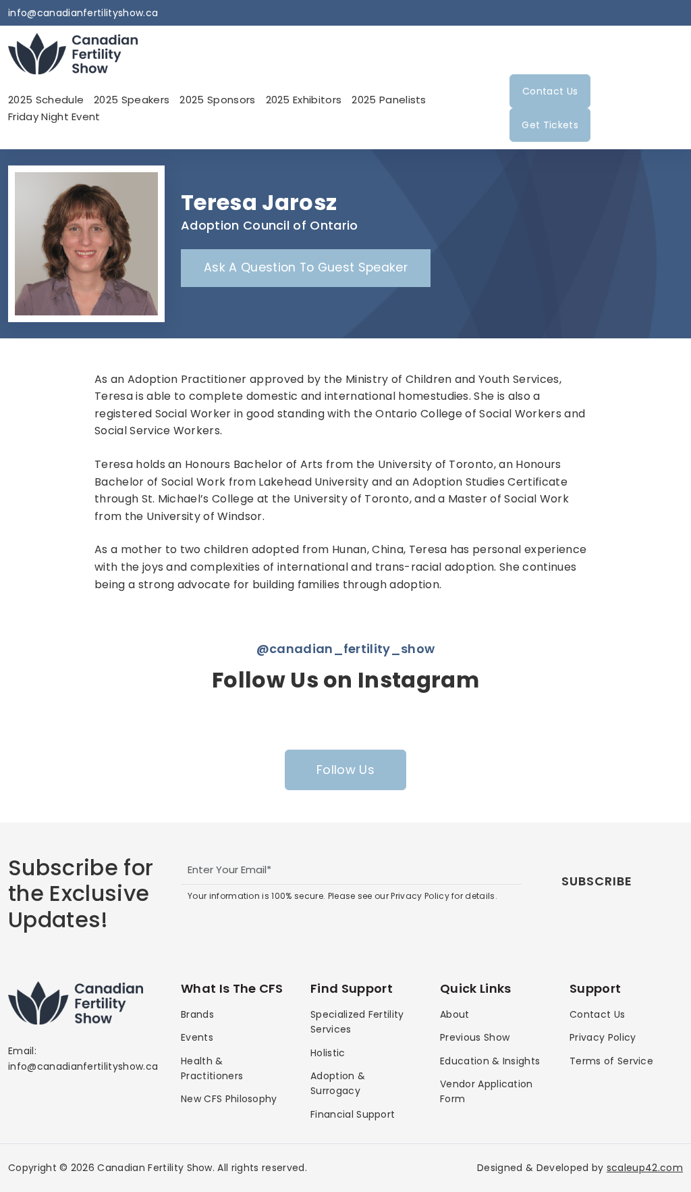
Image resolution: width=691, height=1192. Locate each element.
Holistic (328, 1053)
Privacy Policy (603, 1037)
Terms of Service (611, 1061)
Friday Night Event (54, 116)
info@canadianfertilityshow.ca (83, 13)
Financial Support (352, 1114)
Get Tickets (550, 125)
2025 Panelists (389, 100)
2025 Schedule (46, 100)
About (455, 1014)
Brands (197, 1014)
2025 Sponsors (217, 100)
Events (197, 1037)
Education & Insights (490, 1061)
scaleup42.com (645, 1167)
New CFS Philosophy (229, 1099)
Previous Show (474, 1037)
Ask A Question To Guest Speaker (306, 267)
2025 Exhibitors (304, 100)
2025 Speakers (131, 100)
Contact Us (550, 91)
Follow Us (345, 769)
